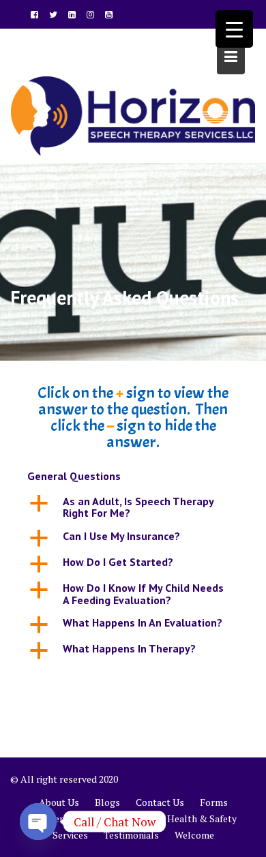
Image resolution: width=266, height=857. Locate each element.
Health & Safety (202, 818)
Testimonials (131, 834)
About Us (59, 802)
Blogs (107, 802)
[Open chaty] (38, 821)
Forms (214, 802)
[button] (133, 507)
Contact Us (160, 802)
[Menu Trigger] (234, 29)
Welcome (194, 834)
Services (70, 834)
